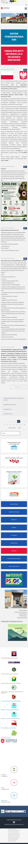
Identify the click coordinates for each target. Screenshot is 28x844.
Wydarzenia (14, 519)
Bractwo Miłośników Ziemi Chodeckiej (9, 658)
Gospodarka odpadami (14, 512)
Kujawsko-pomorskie (22, 617)
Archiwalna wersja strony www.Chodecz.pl (14, 824)
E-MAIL (2, 787)
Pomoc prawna (14, 543)
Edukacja (14, 527)
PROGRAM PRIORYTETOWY (14, 442)
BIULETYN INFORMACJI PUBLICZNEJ (14, 458)
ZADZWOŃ (3, 774)
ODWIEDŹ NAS (4, 800)
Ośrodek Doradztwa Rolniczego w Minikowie (11, 683)
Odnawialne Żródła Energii (14, 472)
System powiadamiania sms (14, 36)
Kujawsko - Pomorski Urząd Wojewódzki (10, 709)
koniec (19, 427)
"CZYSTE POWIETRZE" (14, 444)
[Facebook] (14, 822)
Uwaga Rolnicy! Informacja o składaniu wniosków (14, 55)
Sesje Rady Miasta (14, 504)
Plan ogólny (14, 535)
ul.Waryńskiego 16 (23, 614)
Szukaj (26, 5)
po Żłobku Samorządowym (20, 612)
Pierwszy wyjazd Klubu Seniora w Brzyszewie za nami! (13, 399)
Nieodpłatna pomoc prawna (10, 404)
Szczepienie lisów (7, 409)
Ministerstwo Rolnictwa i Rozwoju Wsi (9, 674)
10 (24, 424)
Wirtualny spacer (23, 610)
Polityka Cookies (17, 820)
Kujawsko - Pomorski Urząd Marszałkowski (10, 718)
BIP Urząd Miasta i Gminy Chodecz (8, 728)
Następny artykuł (11, 427)
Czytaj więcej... (18, 387)
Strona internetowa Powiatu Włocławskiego (11, 701)
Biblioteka (14, 551)
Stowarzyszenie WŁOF (6, 737)
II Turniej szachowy (8, 413)
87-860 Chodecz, (23, 616)
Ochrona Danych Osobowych (14, 558)
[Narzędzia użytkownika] (25, 70)
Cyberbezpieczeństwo (14, 566)
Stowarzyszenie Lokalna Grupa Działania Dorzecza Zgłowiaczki (12, 692)
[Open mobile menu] (26, 8)
